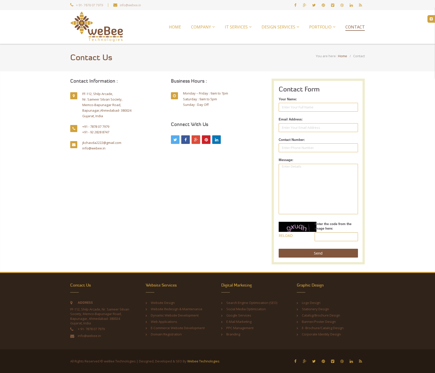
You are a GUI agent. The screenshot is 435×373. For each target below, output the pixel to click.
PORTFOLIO (320, 27)
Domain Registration (166, 334)
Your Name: (288, 99)
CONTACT (355, 27)
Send (318, 253)
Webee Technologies (203, 361)
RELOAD (286, 235)
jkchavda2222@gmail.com (101, 142)
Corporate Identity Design (321, 334)
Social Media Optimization (246, 309)
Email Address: (291, 119)
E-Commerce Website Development (178, 328)
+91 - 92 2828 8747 (95, 132)
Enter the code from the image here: (333, 226)
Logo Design (311, 302)
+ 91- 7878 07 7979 (89, 5)
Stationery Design (315, 309)
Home (342, 56)
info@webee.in (130, 5)
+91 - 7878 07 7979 (95, 126)
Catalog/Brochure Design (321, 315)
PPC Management (239, 328)
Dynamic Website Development (175, 315)
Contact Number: (292, 140)
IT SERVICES (236, 27)
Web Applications (164, 321)
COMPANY (201, 27)
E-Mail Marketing (238, 321)
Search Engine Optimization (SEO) (251, 302)
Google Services (238, 315)
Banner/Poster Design (319, 321)
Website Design (163, 302)
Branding (233, 334)
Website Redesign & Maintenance (176, 309)
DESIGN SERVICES (278, 27)
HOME (175, 27)
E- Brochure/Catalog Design (323, 328)
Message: (286, 160)
